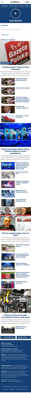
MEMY (26, 5)
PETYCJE (21, 5)
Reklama (12, 389)
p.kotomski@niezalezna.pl (15, 352)
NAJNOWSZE (4, 5)
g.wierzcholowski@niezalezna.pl (10, 346)
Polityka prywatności (21, 389)
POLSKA (11, 5)
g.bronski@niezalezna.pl (16, 350)
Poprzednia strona (9, 337)
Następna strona (22, 337)
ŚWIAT (16, 5)
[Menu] (2, 2)
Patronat (6, 389)
